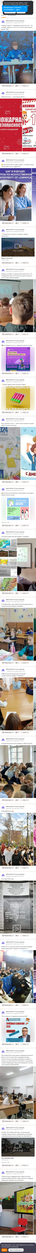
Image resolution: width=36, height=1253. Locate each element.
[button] (7, 86)
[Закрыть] (25, 8)
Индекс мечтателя (6, 258)
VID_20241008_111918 (7, 1158)
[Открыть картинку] (16, 57)
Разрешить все (10, 12)
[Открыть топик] (18, 27)
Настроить (21, 12)
